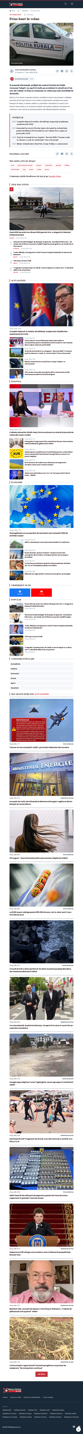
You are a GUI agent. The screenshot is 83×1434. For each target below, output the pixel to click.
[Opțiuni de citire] (78, 1429)
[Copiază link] (57, 71)
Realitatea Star (32, 1410)
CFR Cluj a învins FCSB (22, 261)
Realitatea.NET (7, 1410)
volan (39, 169)
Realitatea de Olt (45, 1410)
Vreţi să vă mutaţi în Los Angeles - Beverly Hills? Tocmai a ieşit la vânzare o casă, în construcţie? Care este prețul (43, 138)
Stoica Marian (68, 744)
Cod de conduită (48, 1397)
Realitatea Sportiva (20, 1410)
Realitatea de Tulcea (40, 1417)
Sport (15, 257)
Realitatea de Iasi (67, 798)
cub (12, 165)
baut (31, 169)
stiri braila (15, 169)
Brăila (67, 165)
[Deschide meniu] (72, 4)
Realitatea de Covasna (9, 1413)
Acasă (13, 11)
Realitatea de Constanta (10, 1417)
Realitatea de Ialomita (40, 1413)
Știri (19, 11)
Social (12, 238)
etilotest (48, 165)
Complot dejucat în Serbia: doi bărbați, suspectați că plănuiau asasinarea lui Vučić (42, 122)
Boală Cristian (29, 70)
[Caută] (66, 4)
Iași (24, 169)
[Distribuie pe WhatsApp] (67, 71)
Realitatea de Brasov (56, 1413)
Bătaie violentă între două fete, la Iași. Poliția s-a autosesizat (42, 144)
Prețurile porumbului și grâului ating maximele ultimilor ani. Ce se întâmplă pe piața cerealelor (48, 564)
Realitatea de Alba (70, 1413)
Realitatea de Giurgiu (25, 1413)
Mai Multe (41, 1374)
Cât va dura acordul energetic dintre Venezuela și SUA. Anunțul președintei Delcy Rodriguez (47, 373)
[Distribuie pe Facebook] (62, 71)
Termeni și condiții (15, 1397)
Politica (16, 248)
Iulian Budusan (67, 965)
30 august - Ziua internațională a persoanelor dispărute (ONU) (39, 858)
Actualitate (25, 11)
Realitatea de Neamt (55, 1417)
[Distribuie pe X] (71, 71)
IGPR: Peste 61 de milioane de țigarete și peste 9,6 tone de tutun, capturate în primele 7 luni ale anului (39, 1196)
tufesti (39, 165)
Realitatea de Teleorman (71, 1417)
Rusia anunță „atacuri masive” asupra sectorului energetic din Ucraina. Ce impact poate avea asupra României (46, 555)
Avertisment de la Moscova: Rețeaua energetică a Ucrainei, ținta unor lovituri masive (45, 463)
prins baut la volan (25, 165)
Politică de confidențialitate (32, 1397)
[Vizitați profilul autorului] (12, 71)
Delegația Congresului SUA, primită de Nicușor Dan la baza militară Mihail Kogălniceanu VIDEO (49, 442)
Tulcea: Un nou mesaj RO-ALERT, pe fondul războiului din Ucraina (39, 747)
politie (58, 165)
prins (47, 169)
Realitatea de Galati (26, 1417)
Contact (5, 1397)
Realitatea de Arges (58, 1410)
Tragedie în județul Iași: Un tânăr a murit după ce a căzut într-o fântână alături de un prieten (48, 648)
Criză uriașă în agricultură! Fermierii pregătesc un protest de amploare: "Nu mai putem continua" (38, 1366)
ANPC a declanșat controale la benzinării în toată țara (47, 542)
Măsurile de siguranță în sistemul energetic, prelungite (48, 574)
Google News (55, 176)
